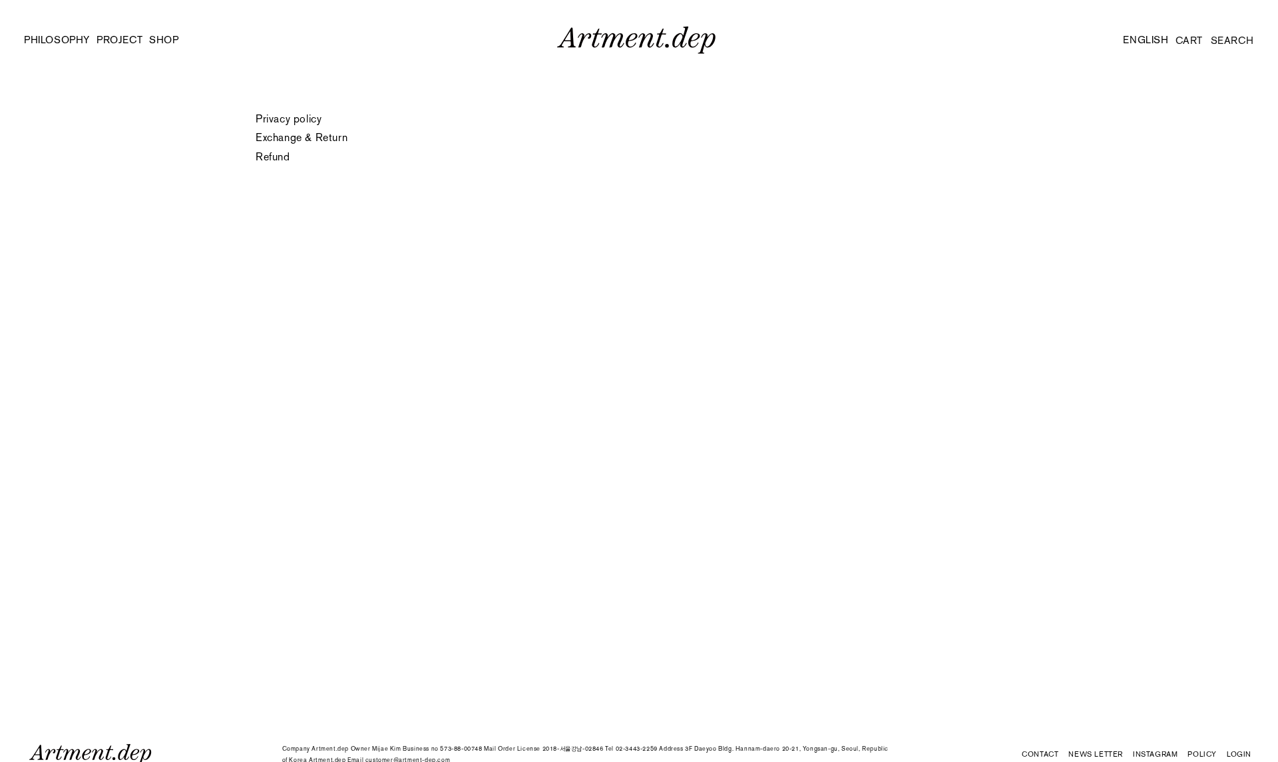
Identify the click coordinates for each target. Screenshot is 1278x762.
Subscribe (1032, 739)
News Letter (1095, 754)
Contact (1040, 754)
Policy (1202, 754)
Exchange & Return (301, 137)
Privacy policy (288, 118)
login (1239, 755)
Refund (273, 156)
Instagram (1155, 754)
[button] (171, 40)
